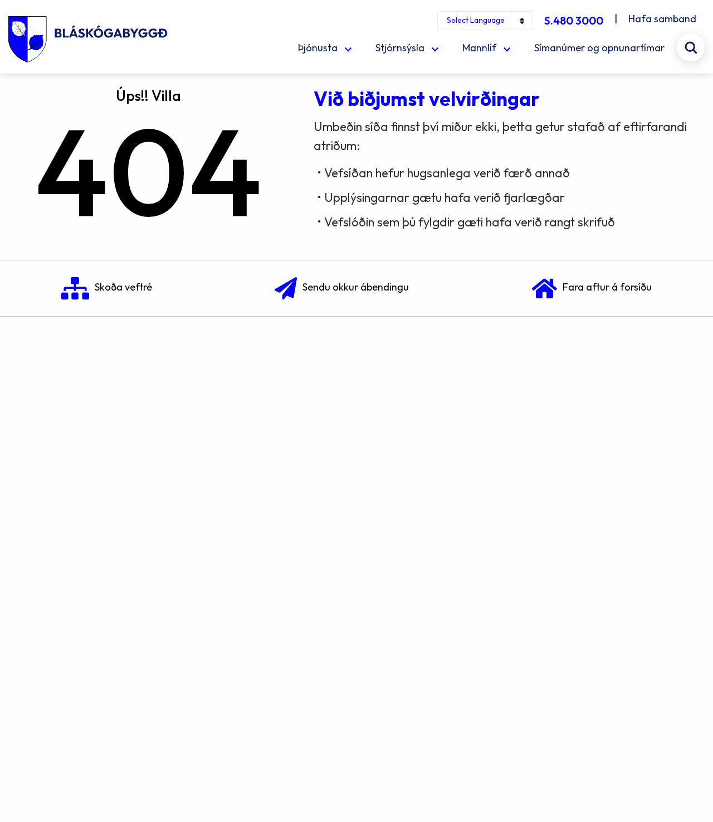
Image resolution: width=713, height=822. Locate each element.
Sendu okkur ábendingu (355, 287)
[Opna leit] (691, 47)
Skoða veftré (123, 287)
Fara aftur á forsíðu (607, 287)
